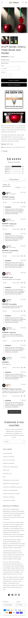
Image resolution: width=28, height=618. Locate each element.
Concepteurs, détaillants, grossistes (12, 487)
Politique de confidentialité (10, 490)
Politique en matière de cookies (11, 493)
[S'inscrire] (23, 441)
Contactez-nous (7, 473)
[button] (2, 2)
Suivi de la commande (9, 460)
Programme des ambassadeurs (11, 483)
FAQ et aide (6, 470)
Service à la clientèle (8, 456)
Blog (4, 476)
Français (20, 604)
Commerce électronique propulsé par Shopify (17, 615)
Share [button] (5, 202)
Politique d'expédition (8, 463)
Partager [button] (5, 151)
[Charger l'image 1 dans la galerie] (5, 40)
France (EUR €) (8, 604)
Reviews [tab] (5, 184)
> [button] (14, 412)
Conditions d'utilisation (9, 497)
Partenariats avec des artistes (11, 480)
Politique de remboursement (10, 466)
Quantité (3, 72)
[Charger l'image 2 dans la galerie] (14, 40)
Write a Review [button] (15, 179)
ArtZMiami (7, 615)
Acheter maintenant (14, 85)
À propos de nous (7, 453)
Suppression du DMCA (9, 500)
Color (2, 65)
